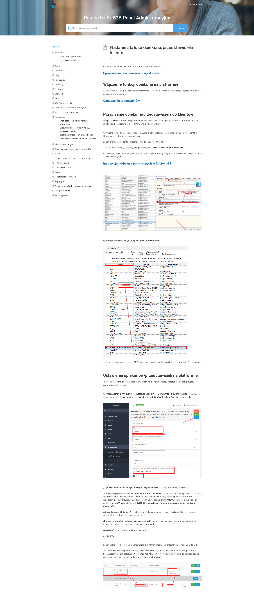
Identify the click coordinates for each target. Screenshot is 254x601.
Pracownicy (60, 117)
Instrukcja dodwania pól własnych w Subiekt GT (137, 163)
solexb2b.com (195, 4)
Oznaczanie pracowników (121, 101)
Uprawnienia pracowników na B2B (75, 127)
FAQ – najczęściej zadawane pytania (71, 107)
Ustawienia (60, 70)
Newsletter (60, 52)
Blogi (57, 75)
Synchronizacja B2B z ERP (66, 112)
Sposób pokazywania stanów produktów (73, 149)
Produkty (59, 84)
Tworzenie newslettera (70, 56)
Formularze (60, 79)
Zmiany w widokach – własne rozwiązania (73, 186)
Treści (57, 66)
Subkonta (59, 89)
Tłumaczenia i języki (64, 144)
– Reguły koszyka (63, 167)
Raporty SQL (61, 181)
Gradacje (59, 93)
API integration (62, 195)
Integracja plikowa (63, 190)
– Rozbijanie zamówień (65, 176)
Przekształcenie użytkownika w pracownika (74, 122)
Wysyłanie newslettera (70, 60)
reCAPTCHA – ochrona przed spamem (72, 158)
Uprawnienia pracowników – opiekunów (131, 73)
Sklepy (58, 172)
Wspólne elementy (63, 103)
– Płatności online (63, 162)
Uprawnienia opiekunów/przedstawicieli (78, 138)
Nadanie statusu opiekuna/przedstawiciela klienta (76, 133)
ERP (57, 98)
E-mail (57, 153)
